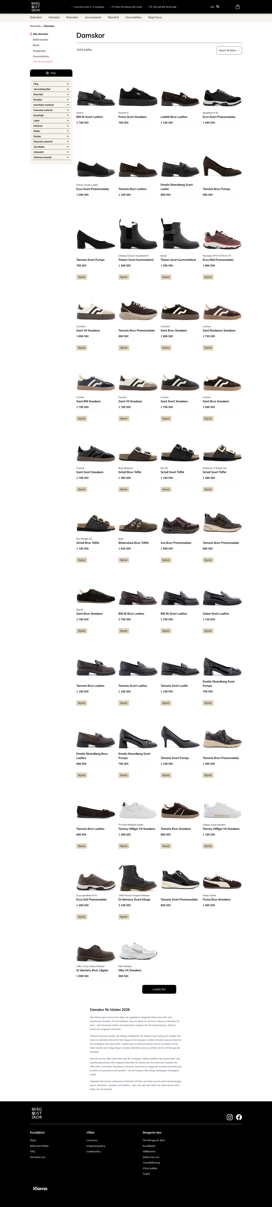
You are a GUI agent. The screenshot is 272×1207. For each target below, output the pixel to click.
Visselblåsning (151, 1162)
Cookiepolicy (93, 1151)
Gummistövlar (41, 56)
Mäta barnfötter (39, 1146)
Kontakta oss (37, 1157)
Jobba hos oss (151, 1157)
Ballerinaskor (40, 39)
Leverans (91, 1140)
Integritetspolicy (95, 1146)
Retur (33, 1140)
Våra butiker (150, 1168)
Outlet (146, 1173)
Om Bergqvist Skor (154, 1140)
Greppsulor (39, 50)
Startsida (35, 26)
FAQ (32, 1151)
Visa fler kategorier (43, 61)
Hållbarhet (149, 1151)
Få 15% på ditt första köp (162, 6)
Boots (36, 45)
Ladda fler (159, 989)
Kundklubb (149, 1146)
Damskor (49, 26)
